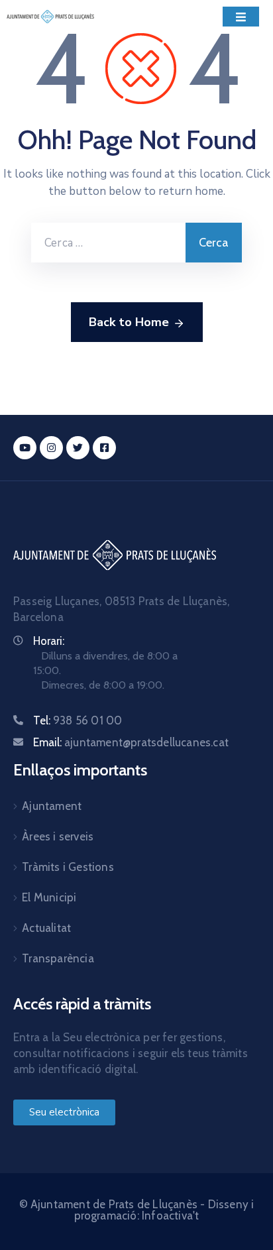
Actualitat (46, 928)
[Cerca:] (108, 242)
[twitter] (77, 447)
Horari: (48, 641)
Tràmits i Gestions (68, 867)
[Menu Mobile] (241, 17)
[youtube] (24, 447)
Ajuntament (52, 806)
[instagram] (51, 447)
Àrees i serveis (57, 836)
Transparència (58, 958)
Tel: (77, 720)
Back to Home (129, 322)
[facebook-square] (104, 447)
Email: (131, 742)
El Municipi (49, 897)
